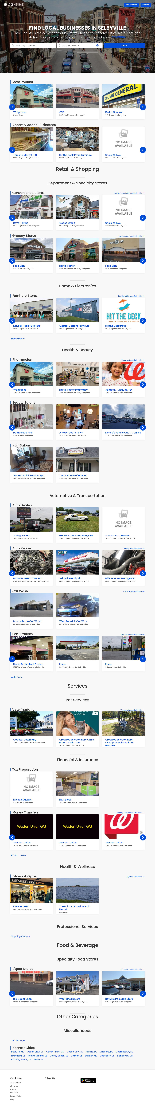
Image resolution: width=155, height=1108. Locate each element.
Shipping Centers (20, 936)
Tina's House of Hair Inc (73, 475)
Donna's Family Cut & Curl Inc (123, 432)
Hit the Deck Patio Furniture (75, 155)
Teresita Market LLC (25, 155)
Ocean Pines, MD (55, 1051)
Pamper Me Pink (22, 432)
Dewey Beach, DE (59, 1055)
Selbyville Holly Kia (70, 578)
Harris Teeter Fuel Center (28, 664)
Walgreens (19, 112)
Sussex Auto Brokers (117, 535)
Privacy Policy (16, 1096)
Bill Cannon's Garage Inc (120, 578)
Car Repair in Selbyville (132, 548)
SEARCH (124, 45)
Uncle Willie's (113, 155)
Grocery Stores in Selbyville (130, 236)
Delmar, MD (91, 1055)
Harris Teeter (67, 266)
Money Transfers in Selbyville (129, 813)
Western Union (22, 842)
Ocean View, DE (35, 1051)
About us (14, 1086)
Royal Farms (20, 223)
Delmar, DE (76, 1055)
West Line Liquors (69, 999)
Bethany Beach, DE (21, 1059)
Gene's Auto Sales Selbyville (76, 535)
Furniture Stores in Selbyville (130, 296)
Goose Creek (67, 223)
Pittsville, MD (17, 1051)
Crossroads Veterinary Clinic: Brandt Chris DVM (76, 741)
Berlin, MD (39, 1059)
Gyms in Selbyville (134, 876)
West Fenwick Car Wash (73, 621)
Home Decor (18, 338)
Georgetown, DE (124, 1051)
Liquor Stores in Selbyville (131, 969)
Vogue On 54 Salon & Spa (28, 475)
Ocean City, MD (75, 1051)
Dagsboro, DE (107, 1055)
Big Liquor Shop (22, 999)
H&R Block (65, 799)
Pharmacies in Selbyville (132, 360)
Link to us (14, 1092)
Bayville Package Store (119, 999)
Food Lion (19, 266)
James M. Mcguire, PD (118, 389)
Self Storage (18, 1040)
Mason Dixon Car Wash (27, 621)
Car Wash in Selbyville (132, 591)
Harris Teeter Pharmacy (73, 389)
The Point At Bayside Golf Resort (74, 908)
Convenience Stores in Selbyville (128, 193)
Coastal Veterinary (24, 739)
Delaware (119, 37)
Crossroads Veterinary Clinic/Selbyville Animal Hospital (119, 742)
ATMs (23, 855)
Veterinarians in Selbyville (131, 710)
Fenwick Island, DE (37, 1055)
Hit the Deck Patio (116, 326)
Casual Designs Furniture (74, 326)
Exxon (62, 664)
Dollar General (113, 112)
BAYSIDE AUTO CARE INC (27, 578)
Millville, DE (91, 1051)
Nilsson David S (22, 799)
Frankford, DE (18, 1055)
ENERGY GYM (20, 906)
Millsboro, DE (106, 1051)
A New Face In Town (71, 432)
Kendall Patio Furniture (26, 326)
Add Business (131, 5)
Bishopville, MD (125, 1055)
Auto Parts (17, 677)
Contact (146, 5)
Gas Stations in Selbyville (131, 634)
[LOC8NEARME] (14, 4)
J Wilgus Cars (21, 535)
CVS (61, 112)
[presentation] (12, 107)
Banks (14, 855)
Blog (12, 1099)
